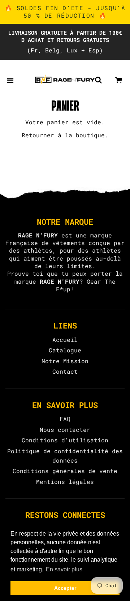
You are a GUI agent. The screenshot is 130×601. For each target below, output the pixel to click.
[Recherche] (98, 79)
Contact (65, 371)
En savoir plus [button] (64, 569)
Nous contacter (65, 429)
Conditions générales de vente (65, 471)
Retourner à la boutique (63, 135)
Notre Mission (65, 361)
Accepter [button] (65, 588)
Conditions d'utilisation (65, 440)
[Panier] (119, 79)
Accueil (65, 339)
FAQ (65, 418)
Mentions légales (65, 481)
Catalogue (65, 350)
